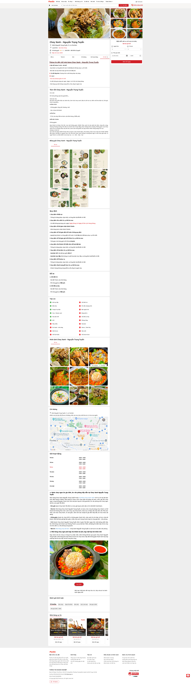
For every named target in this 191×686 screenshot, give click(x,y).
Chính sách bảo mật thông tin (111, 661)
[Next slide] (108, 23)
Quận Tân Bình (68, 604)
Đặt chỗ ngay (58, 642)
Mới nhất (93, 1)
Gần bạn (58, 1)
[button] (118, 13)
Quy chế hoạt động (108, 659)
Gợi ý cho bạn (84, 604)
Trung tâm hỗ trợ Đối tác (128, 657)
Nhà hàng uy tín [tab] (56, 615)
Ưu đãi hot (86, 1)
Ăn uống (70, 1)
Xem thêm (79, 584)
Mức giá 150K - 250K (56, 608)
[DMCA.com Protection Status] (132, 676)
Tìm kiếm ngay (91, 659)
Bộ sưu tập (64, 1)
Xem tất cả (135, 33)
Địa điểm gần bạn (91, 657)
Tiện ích (63, 57)
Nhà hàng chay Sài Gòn (62, 528)
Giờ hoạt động (94, 57)
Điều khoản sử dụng (109, 657)
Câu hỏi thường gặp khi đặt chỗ (77, 662)
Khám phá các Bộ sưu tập (93, 663)
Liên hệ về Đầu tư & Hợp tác (129, 663)
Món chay (60, 604)
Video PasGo (109, 1)
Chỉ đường (83, 57)
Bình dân (76, 604)
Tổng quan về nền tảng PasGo (78, 657)
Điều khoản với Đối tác (109, 663)
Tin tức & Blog (99, 1)
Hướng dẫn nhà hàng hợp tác (129, 659)
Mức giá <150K (93, 604)
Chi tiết (105, 57)
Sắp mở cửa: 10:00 (57, 53)
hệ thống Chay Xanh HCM (86, 497)
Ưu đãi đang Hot (91, 661)
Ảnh (73, 57)
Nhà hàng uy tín (79, 1)
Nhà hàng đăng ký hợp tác (129, 661)
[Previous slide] (49, 23)
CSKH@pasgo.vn (68, 674)
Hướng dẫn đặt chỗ (75, 659)
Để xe (52, 57)
